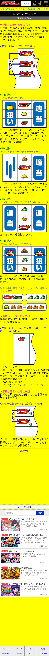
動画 (43, 649)
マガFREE (43, 653)
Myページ (40, 5)
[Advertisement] (24, 479)
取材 (30, 653)
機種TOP (24, 451)
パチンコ (18, 649)
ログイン (26, 3)
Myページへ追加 (24, 507)
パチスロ (6, 649)
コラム (30, 649)
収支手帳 (34, 5)
